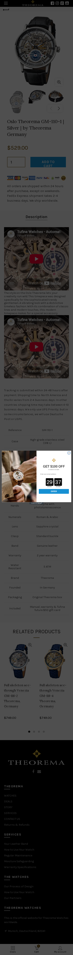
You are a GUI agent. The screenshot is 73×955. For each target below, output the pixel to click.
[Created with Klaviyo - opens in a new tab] (36, 503)
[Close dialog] (68, 452)
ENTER (54, 491)
